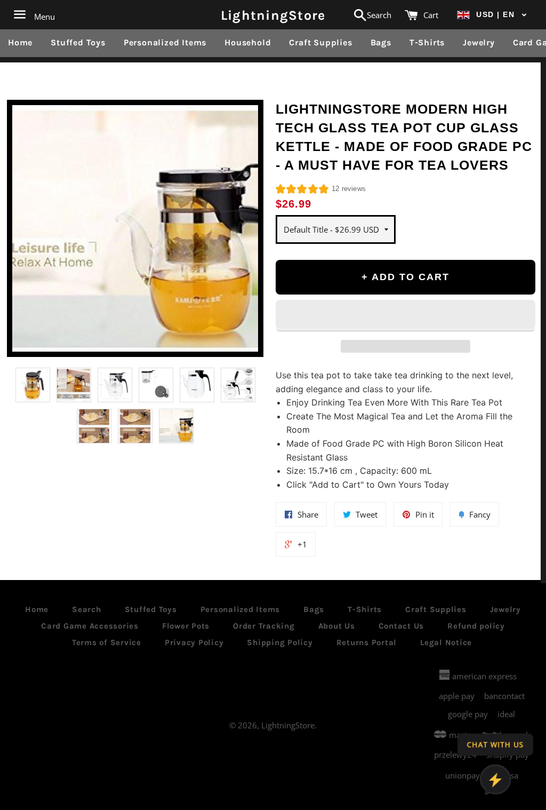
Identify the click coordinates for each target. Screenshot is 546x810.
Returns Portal (366, 642)
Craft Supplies (320, 42)
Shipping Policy (279, 642)
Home (20, 42)
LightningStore (273, 14)
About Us (336, 626)
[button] (492, 14)
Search (86, 609)
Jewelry (479, 42)
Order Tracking (264, 626)
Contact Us (401, 626)
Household (247, 42)
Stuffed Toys (78, 42)
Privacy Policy (194, 642)
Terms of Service (106, 642)
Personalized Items (165, 42)
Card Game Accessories (90, 626)
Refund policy (476, 626)
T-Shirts (427, 42)
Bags (381, 42)
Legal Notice (446, 642)
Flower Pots (186, 626)
